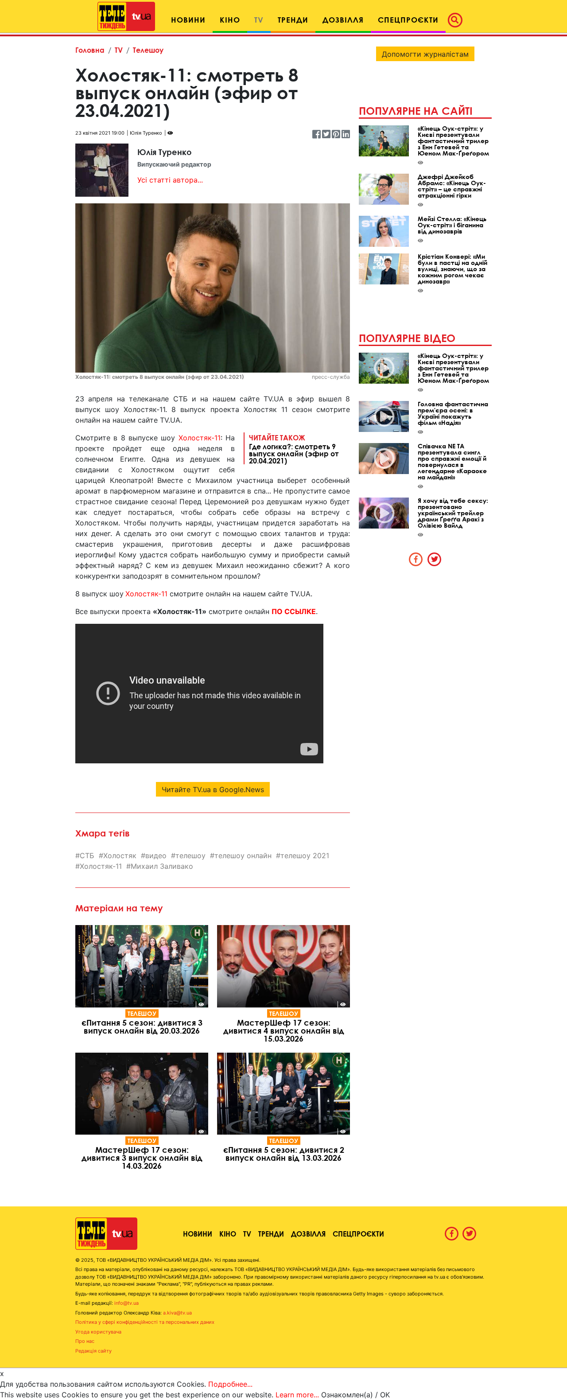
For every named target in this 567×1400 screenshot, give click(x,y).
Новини (197, 1233)
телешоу (190, 855)
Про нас (84, 1341)
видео (156, 855)
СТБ (87, 855)
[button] (458, 20)
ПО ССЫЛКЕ (294, 611)
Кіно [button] (230, 20)
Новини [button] (188, 20)
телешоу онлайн (243, 855)
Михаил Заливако (162, 866)
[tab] (416, 559)
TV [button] (259, 20)
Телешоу (148, 50)
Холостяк (119, 855)
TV (119, 50)
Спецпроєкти (358, 1233)
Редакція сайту (93, 1351)
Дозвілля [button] (343, 20)
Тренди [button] (293, 20)
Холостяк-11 (200, 437)
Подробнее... (230, 1384)
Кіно (227, 1233)
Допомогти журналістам (425, 54)
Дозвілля (308, 1233)
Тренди (271, 1233)
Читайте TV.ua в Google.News (213, 789)
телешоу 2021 (304, 855)
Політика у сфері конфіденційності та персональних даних (144, 1322)
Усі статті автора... (170, 179)
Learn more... (297, 1394)
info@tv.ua (126, 1303)
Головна (90, 50)
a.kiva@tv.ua (177, 1313)
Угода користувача (98, 1332)
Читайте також (294, 448)
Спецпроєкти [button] (408, 20)
